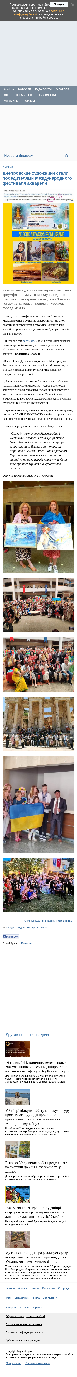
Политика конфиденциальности (24, 1332)
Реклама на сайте (37, 1363)
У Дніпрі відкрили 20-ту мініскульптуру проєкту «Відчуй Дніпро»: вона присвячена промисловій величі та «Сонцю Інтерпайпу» (37, 1117)
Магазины (11, 100)
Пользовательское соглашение (24, 1324)
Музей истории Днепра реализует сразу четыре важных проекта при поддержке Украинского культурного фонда (36, 1257)
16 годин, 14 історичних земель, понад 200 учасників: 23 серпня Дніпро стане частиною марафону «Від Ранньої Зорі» (37, 1066)
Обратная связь (15, 1316)
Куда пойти (43, 89)
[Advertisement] (38, 47)
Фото (8, 95)
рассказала (29, 340)
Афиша (9, 89)
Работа (35, 1297)
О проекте (13, 1363)
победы (44, 927)
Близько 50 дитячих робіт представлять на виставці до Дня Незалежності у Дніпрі (36, 1167)
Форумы (29, 100)
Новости (24, 89)
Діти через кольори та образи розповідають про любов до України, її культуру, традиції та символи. (37, 1177)
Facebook (26, 943)
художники (24, 927)
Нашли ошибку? (35, 1316)
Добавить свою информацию (23, 1340)
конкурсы (11, 927)
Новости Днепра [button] (17, 155)
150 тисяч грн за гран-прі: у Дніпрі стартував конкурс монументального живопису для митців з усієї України (34, 1212)
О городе (62, 89)
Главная (10, 1288)
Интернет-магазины (17, 1307)
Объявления (47, 95)
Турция (34, 927)
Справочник (24, 95)
